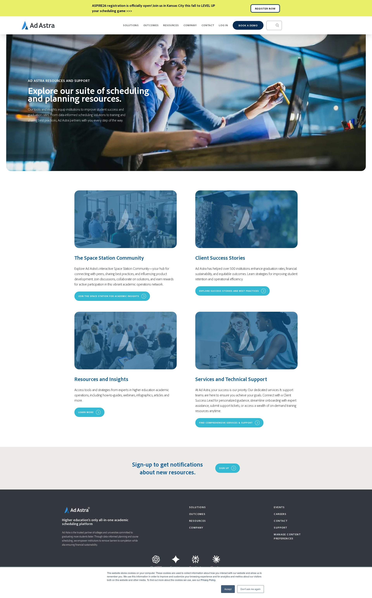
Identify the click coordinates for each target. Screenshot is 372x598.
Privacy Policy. (208, 580)
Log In (223, 25)
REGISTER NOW (265, 8)
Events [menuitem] (279, 507)
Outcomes (151, 25)
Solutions (131, 25)
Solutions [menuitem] (197, 507)
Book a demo (248, 25)
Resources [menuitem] (197, 520)
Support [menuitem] (280, 527)
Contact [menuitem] (281, 520)
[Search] (280, 25)
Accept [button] (228, 589)
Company (190, 25)
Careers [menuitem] (280, 514)
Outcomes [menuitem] (197, 514)
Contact (208, 25)
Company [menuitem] (196, 527)
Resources (171, 25)
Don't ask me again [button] (250, 589)
